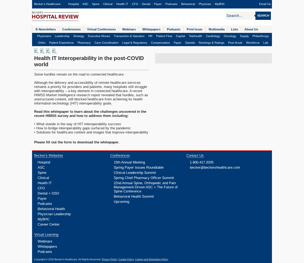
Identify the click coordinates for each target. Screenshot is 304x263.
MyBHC (220, 4)
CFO (135, 4)
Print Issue (194, 29)
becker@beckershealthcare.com (215, 167)
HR (150, 36)
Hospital (73, 4)
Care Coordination (106, 42)
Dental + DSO (48, 193)
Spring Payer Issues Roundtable (139, 167)
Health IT (122, 4)
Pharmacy (84, 42)
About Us (251, 29)
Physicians (44, 36)
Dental (146, 4)
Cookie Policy (126, 259)
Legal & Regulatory (134, 42)
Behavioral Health (51, 209)
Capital (180, 36)
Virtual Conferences (101, 29)
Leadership (62, 36)
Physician (205, 4)
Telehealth (195, 36)
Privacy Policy (109, 259)
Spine (95, 4)
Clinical (108, 4)
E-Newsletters (46, 29)
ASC (85, 4)
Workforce (253, 42)
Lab (265, 42)
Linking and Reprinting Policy (151, 259)
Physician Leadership (54, 214)
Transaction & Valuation (129, 36)
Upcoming (121, 202)
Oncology (230, 36)
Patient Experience (61, 42)
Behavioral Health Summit (134, 196)
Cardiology (213, 36)
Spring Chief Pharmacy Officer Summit (144, 178)
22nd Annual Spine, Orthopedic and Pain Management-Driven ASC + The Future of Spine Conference (146, 187)
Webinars (129, 29)
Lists (234, 29)
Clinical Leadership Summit (135, 173)
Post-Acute (235, 42)
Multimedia (217, 29)
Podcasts (171, 4)
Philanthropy (261, 36)
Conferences (71, 29)
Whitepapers (151, 29)
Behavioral (188, 4)
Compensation (160, 42)
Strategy (78, 36)
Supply (244, 36)
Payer (158, 4)
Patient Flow (164, 36)
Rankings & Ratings (211, 42)
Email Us (265, 4)
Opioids (190, 42)
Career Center (49, 224)
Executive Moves (99, 36)
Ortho (41, 42)
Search (263, 15)
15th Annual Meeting (129, 162)
